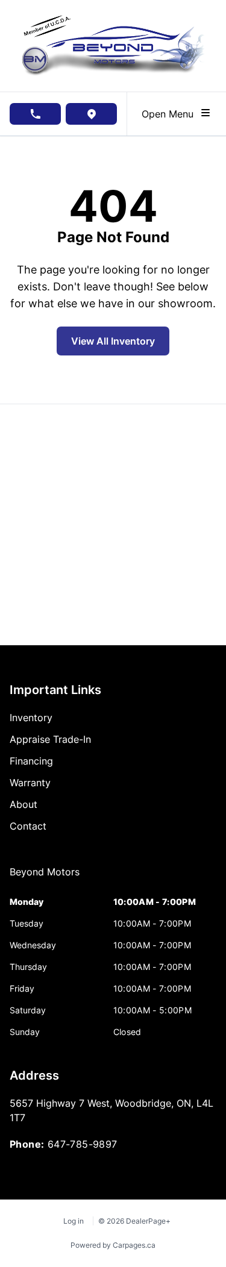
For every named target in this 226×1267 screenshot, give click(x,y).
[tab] (45, 878)
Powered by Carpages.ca (113, 1245)
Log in (73, 1220)
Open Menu (170, 114)
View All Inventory (113, 341)
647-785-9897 (83, 1144)
